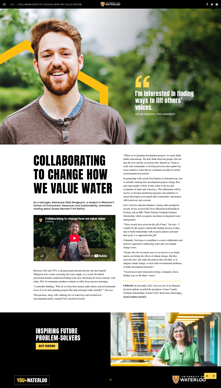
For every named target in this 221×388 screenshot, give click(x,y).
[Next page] (213, 376)
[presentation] (110, 72)
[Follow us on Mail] (217, 4)
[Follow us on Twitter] (212, 4)
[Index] (4, 4)
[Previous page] (207, 376)
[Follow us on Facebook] (207, 4)
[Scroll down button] (110, 380)
